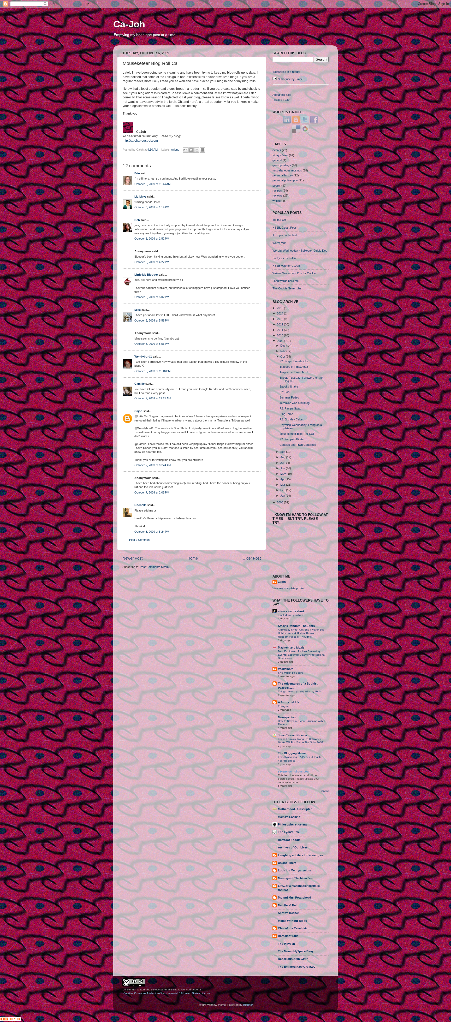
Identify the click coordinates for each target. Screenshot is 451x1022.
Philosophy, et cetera (292, 824)
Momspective (287, 717)
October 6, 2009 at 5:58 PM (151, 320)
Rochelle (140, 505)
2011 (280, 329)
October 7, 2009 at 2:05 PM (151, 492)
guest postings (281, 165)
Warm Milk (279, 243)
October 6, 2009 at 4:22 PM (151, 262)
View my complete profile (288, 588)
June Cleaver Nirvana (292, 735)
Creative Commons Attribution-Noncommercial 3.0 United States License (166, 993)
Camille (139, 383)
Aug (283, 457)
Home (192, 558)
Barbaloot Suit (288, 935)
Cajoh (138, 411)
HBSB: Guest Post (284, 227)
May (283, 473)
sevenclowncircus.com (294, 771)
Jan (283, 495)
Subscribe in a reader (286, 71)
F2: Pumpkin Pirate (292, 439)
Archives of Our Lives (293, 847)
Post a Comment (139, 539)
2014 (280, 313)
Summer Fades (289, 397)
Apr (283, 479)
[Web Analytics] (10, 1020)
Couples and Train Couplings (298, 444)
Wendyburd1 (143, 356)
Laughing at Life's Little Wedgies (300, 855)
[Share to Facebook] (202, 150)
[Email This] (185, 150)
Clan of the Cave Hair (292, 928)
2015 (280, 308)
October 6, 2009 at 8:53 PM (151, 343)
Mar (283, 484)
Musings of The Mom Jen (295, 878)
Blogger (248, 1004)
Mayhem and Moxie (291, 647)
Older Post (251, 558)
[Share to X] (196, 150)
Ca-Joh (129, 24)
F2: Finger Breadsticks (294, 361)
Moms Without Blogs (292, 920)
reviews (277, 195)
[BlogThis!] (191, 150)
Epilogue (283, 706)
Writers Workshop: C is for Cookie (294, 273)
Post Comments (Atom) (155, 566)
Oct (283, 356)
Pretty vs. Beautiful (284, 258)
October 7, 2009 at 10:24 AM (152, 465)
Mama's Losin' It (289, 816)
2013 (280, 318)
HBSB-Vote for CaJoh (286, 265)
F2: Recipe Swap (290, 408)
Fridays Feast (281, 99)
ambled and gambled (291, 615)
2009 (280, 340)
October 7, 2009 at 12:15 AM (152, 398)
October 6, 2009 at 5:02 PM (151, 297)
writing (175, 149)
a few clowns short (291, 611)
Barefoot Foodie (289, 839)
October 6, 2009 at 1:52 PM (151, 238)
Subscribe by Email (290, 79)
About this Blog (281, 94)
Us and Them (287, 862)
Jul (282, 462)
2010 (280, 335)
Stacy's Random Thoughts (296, 625)
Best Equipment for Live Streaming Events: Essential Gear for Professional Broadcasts (301, 655)
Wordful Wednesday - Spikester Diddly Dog (299, 250)
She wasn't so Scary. (290, 672)
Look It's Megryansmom (294, 870)
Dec (283, 345)
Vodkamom (285, 668)
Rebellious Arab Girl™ (293, 958)
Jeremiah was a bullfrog (295, 403)
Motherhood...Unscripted (295, 809)
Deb (137, 220)
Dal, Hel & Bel (287, 905)
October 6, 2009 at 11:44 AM (152, 184)
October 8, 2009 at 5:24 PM (151, 531)
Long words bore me (285, 280)
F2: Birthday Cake (291, 419)
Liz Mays (140, 196)
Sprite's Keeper (288, 912)
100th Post (279, 220)
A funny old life (288, 702)
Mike (137, 309)
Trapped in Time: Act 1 (294, 372)
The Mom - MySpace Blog (295, 951)
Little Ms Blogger (146, 274)
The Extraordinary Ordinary (296, 966)
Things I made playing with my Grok (299, 691)
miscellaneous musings (287, 170)
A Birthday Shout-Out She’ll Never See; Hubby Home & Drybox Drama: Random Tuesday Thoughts (301, 633)
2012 (280, 324)
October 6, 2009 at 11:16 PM (152, 371)
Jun (283, 468)
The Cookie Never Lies (287, 288)
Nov (283, 351)
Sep (283, 451)
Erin (137, 173)
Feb (283, 490)
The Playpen (286, 943)
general (277, 160)
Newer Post (132, 558)
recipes (277, 190)
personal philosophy (285, 180)
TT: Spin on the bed (284, 235)
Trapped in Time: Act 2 (294, 366)
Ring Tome (286, 413)
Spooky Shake (289, 386)
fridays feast (280, 155)
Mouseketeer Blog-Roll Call (297, 433)
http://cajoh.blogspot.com (140, 140)
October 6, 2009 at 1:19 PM (151, 207)
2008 (280, 502)
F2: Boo (284, 392)
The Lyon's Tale (289, 832)
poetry (276, 185)
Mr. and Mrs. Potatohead (294, 897)
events (276, 150)
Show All (325, 791)
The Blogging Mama (292, 753)
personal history (282, 175)
